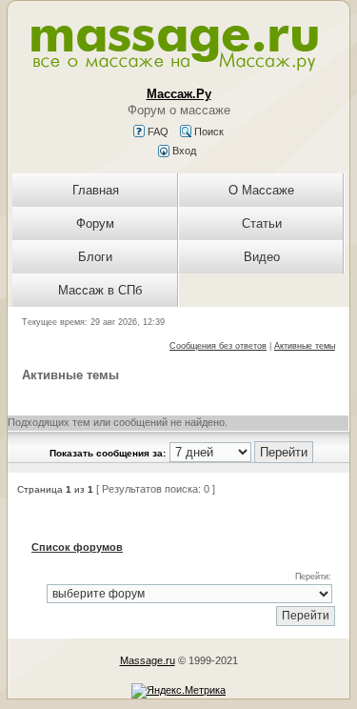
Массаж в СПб (100, 290)
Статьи (262, 223)
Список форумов (77, 547)
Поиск (207, 131)
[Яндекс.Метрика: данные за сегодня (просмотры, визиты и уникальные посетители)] (178, 691)
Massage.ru (147, 660)
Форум (95, 223)
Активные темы (304, 346)
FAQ (157, 131)
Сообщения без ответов (218, 346)
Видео (262, 257)
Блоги (95, 257)
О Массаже (261, 190)
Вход (182, 150)
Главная (95, 190)
